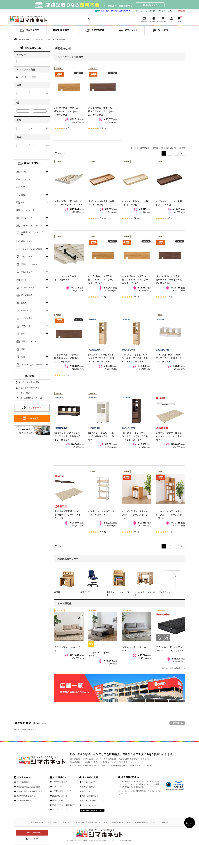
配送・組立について (90, 796)
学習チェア (85, 592)
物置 (23, 334)
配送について (58, 800)
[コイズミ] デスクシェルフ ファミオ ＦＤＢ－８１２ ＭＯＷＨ (169, 358)
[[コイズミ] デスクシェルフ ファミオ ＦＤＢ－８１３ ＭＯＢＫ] (69, 410)
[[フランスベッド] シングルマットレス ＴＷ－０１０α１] (170, 626)
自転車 (24, 303)
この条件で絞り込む (32, 832)
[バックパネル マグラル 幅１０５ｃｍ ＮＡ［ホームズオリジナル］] (136, 254)
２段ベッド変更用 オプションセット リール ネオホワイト (169, 436)
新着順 (182, 148)
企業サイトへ (79, 822)
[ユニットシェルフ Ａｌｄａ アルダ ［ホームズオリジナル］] (170, 489)
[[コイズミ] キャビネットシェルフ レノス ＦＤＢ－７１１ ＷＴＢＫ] (136, 410)
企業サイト (171, 11)
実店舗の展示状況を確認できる (29, 791)
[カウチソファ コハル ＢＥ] (69, 626)
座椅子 (24, 195)
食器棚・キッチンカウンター (32, 233)
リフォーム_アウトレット (32, 364)
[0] (179, 19)
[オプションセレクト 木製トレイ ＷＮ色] (170, 179)
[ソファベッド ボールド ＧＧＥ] (102, 626)
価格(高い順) (171, 148)
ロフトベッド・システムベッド (144, 593)
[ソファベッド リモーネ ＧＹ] (136, 626)
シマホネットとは (138, 11)
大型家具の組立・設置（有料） (29, 787)
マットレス (25, 179)
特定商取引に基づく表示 (97, 822)
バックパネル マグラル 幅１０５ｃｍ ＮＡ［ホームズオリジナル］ (135, 279)
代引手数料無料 (23, 782)
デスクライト (164, 592)
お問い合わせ (161, 11)
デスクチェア (26, 272)
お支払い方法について (61, 791)
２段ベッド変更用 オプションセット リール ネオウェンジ (67, 514)
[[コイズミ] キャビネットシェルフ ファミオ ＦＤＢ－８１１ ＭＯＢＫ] (136, 332)
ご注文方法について (60, 786)
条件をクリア (32, 839)
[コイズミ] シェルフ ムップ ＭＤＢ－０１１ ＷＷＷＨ (101, 436)
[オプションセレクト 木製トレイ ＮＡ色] (102, 179)
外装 (23, 349)
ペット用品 (25, 310)
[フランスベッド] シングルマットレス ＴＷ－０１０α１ (169, 650)
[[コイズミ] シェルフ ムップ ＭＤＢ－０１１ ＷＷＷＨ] (102, 410)
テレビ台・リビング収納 (31, 249)
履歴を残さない (177, 723)
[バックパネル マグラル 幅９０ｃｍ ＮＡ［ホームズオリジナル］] (69, 85)
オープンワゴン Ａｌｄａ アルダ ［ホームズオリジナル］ (136, 514)
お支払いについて (89, 787)
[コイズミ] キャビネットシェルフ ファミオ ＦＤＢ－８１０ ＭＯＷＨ (101, 358)
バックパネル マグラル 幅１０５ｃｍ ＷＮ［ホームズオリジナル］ (101, 111)
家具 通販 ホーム (37, 822)
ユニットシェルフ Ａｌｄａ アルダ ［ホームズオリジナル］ (169, 514)
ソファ (24, 187)
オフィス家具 (26, 318)
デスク (24, 280)
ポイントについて (59, 810)
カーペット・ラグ (28, 210)
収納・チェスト (27, 241)
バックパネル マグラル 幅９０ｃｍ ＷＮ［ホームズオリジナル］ (169, 279)
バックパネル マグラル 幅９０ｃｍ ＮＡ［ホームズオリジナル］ (67, 111)
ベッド (24, 172)
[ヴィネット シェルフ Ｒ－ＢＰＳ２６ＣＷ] (102, 489)
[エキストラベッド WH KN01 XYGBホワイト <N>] (69, 179)
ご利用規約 (164, 822)
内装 (23, 357)
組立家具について (59, 796)
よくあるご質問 (150, 11)
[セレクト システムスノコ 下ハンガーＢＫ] (69, 254)
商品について (87, 791)
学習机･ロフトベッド (30, 264)
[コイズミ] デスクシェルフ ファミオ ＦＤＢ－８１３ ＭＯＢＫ (67, 436)
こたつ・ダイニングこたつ (32, 225)
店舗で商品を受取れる (25, 796)
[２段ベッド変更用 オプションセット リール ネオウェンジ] (69, 489)
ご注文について (88, 782)
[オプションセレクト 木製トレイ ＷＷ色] (136, 179)
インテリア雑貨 (27, 287)
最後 (182, 153)
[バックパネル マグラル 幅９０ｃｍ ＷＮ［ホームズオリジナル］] (170, 254)
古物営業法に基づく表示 (121, 822)
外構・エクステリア (29, 341)
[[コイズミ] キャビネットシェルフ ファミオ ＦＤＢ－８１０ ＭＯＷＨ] (102, 332)
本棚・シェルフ (27, 257)
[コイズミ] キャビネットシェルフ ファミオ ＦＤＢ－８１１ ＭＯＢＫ (135, 358)
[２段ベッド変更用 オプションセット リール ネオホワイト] (170, 410)
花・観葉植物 (26, 295)
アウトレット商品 (28, 77)
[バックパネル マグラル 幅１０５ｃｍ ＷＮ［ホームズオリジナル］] (102, 85)
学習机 (57, 592)
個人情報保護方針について (145, 822)
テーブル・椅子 (27, 218)
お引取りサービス (23, 801)
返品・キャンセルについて (63, 805)
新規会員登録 (181, 11)
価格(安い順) (157, 148)
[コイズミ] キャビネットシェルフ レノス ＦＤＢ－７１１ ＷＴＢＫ (135, 436)
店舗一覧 (66, 822)
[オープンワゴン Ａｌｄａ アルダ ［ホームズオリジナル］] (136, 489)
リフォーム (25, 326)
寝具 (23, 202)
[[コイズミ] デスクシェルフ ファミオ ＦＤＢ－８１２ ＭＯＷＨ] (170, 332)
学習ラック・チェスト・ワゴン (118, 593)
